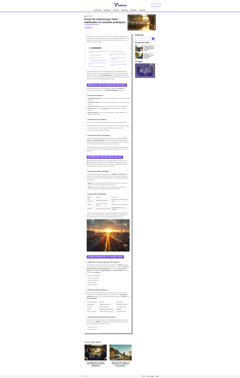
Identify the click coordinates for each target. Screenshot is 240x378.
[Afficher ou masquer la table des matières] (114, 48)
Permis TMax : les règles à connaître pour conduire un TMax (145, 71)
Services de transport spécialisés (98, 66)
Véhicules (145, 53)
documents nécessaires (112, 90)
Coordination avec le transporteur (98, 60)
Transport (88, 27)
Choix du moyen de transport (118, 61)
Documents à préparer (96, 55)
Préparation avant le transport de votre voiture (98, 52)
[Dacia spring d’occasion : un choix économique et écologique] (139, 55)
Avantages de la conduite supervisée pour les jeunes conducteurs (95, 363)
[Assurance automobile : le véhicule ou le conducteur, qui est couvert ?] (120, 352)
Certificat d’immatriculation (95, 98)
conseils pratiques (106, 75)
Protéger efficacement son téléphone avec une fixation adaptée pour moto (149, 48)
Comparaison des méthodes (118, 51)
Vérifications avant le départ (97, 57)
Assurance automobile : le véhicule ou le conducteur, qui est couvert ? (121, 363)
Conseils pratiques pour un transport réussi (118, 54)
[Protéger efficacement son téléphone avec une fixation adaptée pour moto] (139, 47)
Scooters (145, 45)
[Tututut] (120, 5)
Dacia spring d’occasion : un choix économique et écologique (149, 56)
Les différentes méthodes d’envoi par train (98, 63)
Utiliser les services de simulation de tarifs (119, 64)
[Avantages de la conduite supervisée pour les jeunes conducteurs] (95, 352)
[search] (154, 5)
